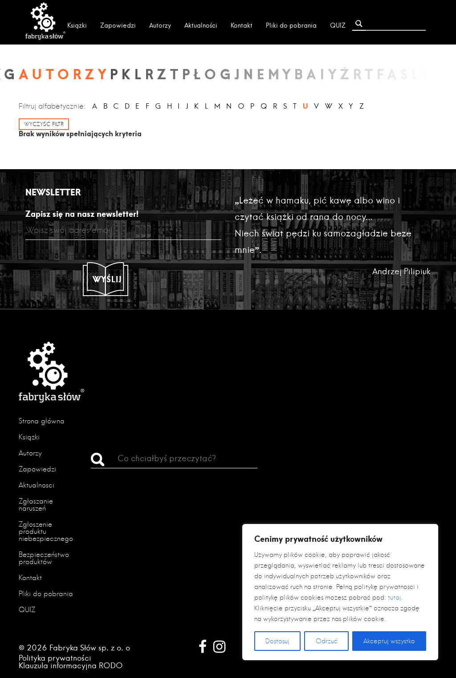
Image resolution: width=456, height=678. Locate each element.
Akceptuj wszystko (389, 641)
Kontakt (241, 25)
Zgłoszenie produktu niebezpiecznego (46, 531)
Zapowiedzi (118, 25)
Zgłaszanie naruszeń (36, 504)
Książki (77, 25)
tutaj (394, 597)
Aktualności (200, 25)
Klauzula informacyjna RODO (71, 665)
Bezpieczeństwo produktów (44, 558)
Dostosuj (277, 641)
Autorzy (160, 25)
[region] (340, 592)
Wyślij (107, 279)
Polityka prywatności (55, 658)
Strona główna (42, 421)
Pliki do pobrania (291, 25)
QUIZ (338, 25)
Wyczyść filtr (44, 124)
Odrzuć (327, 641)
